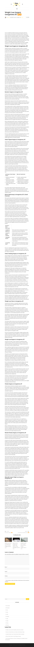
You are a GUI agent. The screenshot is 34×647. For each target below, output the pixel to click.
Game (7, 612)
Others (22, 17)
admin (8, 17)
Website (6, 575)
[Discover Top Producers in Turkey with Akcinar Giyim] (16, 540)
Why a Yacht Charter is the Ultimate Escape (13, 636)
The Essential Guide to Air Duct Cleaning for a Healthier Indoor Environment (16, 639)
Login (7, 618)
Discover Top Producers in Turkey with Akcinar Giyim (15, 545)
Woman (7, 625)
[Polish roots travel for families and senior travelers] (8, 540)
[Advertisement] (17, 25)
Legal (7, 614)
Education (7, 607)
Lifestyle (7, 616)
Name (6, 567)
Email (6, 571)
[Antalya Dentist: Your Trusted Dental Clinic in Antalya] (24, 540)
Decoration (8, 605)
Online (7, 620)
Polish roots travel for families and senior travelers (8, 544)
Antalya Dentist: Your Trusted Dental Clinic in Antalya (23, 545)
